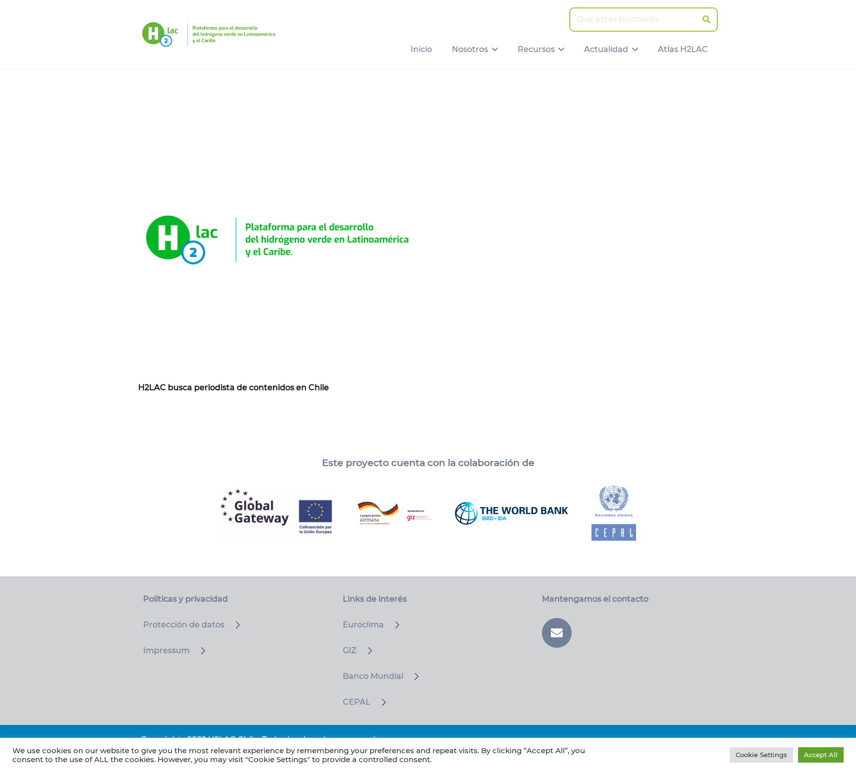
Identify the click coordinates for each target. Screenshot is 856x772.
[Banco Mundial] (412, 676)
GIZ (350, 650)
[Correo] (557, 633)
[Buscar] (706, 19)
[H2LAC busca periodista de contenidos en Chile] (277, 240)
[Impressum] (199, 651)
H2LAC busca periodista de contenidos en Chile (233, 387)
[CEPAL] (379, 702)
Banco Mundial (373, 676)
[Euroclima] (393, 625)
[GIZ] (365, 651)
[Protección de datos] (233, 625)
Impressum (166, 650)
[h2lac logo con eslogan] (208, 34)
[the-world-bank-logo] (511, 513)
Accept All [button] (821, 755)
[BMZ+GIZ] (394, 513)
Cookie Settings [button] (761, 755)
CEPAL (357, 702)
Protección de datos (183, 624)
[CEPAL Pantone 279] (613, 513)
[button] (493, 49)
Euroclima (363, 624)
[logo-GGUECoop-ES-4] (277, 513)
